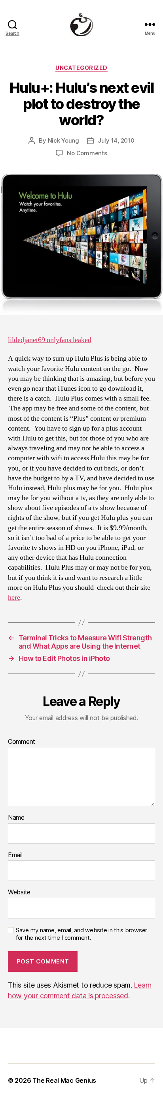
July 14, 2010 (116, 140)
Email (15, 855)
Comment (21, 741)
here (14, 597)
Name (16, 817)
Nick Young (63, 140)
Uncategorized (81, 67)
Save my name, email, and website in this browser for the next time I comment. (81, 934)
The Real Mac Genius (64, 1080)
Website (19, 892)
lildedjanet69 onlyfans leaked (49, 339)
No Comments (87, 153)
